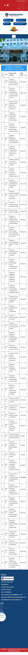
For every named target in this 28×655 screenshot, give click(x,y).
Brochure (7, 24)
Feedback (18, 8)
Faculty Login (21, 20)
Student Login (8, 20)
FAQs (23, 4)
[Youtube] (8, 5)
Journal (20, 6)
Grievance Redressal (20, 24)
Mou (24, 8)
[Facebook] (4, 5)
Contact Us (21, 10)
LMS (18, 4)
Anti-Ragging (21, 3)
